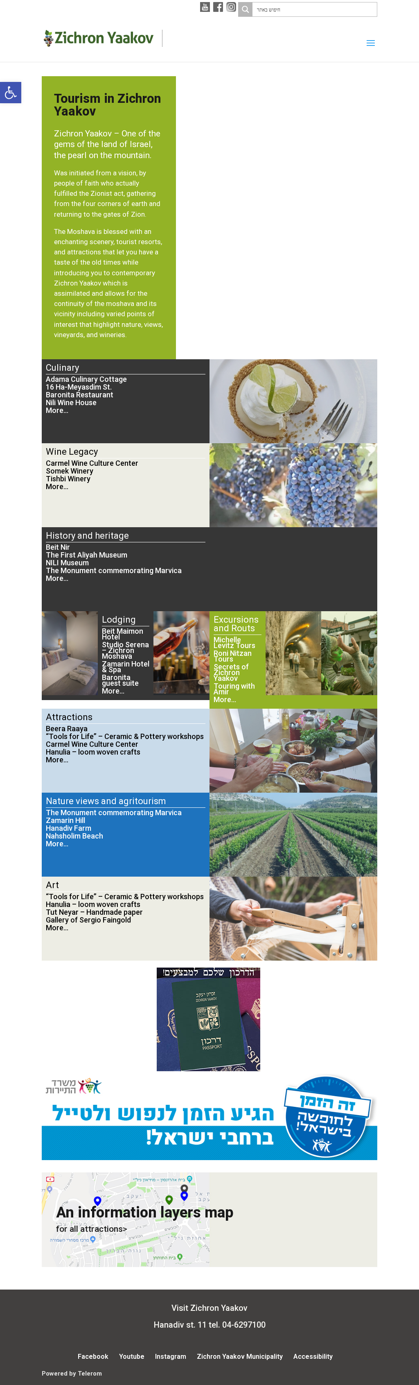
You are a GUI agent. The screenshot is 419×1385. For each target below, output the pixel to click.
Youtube (131, 1356)
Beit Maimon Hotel (122, 634)
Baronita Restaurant (79, 394)
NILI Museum (67, 562)
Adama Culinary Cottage (86, 379)
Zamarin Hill (65, 820)
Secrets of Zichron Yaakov (231, 672)
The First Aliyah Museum (86, 555)
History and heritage (87, 535)
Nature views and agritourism (106, 801)
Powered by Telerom (72, 1373)
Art (52, 885)
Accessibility (313, 1356)
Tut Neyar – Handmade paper (94, 912)
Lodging (119, 619)
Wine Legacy (72, 452)
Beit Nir (58, 547)
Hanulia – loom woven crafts (93, 752)
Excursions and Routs (236, 623)
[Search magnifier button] (245, 9)
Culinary (62, 368)
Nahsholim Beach (74, 836)
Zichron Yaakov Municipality (240, 1356)
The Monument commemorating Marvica (114, 570)
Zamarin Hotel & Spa (125, 667)
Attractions (69, 717)
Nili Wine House (71, 402)
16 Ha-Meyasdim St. (79, 387)
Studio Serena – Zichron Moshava (125, 650)
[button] (10, 92)
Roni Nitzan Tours (233, 656)
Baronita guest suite (120, 680)
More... (57, 410)
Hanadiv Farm (68, 828)
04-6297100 (244, 1325)
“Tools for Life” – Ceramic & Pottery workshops (125, 736)
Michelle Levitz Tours (234, 642)
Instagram (170, 1356)
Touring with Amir (234, 689)
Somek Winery (69, 471)
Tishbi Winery (68, 478)
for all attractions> (91, 1229)
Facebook (93, 1356)
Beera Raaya (67, 728)
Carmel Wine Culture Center (92, 463)
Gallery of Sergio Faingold (88, 920)
